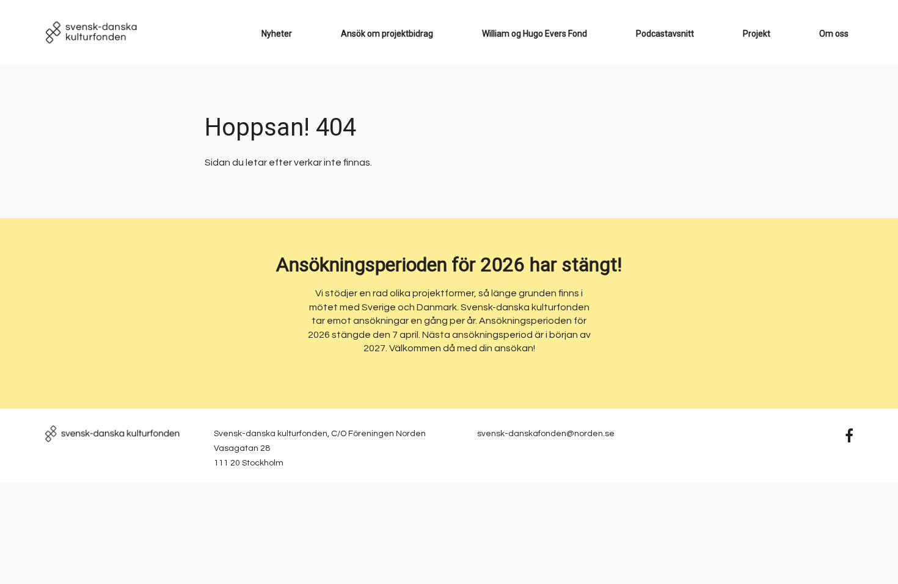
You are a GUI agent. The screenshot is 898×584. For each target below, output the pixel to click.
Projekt (756, 33)
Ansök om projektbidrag (387, 33)
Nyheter (276, 33)
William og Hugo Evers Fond (534, 33)
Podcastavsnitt (665, 33)
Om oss (834, 33)
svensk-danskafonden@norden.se (546, 433)
